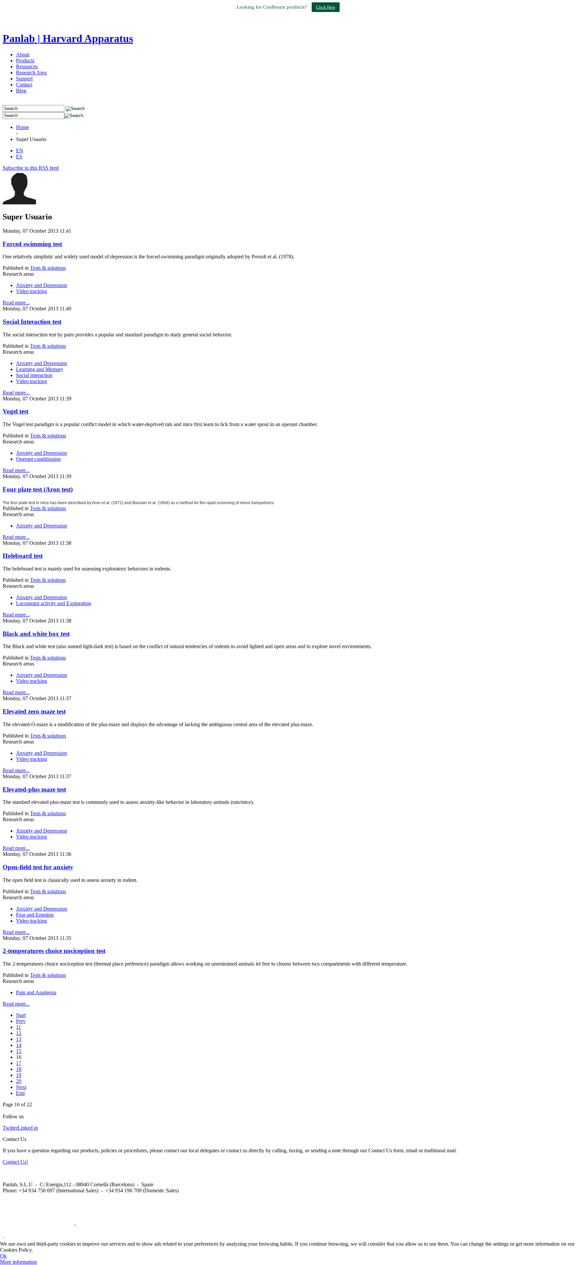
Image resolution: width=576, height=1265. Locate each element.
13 (18, 1039)
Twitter (10, 1128)
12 (18, 1033)
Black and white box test (36, 633)
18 (18, 1069)
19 (18, 1075)
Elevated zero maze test (34, 711)
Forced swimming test (32, 243)
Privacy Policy (92, 1224)
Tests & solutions (48, 268)
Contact (24, 84)
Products (25, 60)
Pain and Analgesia (36, 992)
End (20, 1093)
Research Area (31, 72)
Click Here (325, 7)
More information (18, 1262)
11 (18, 1027)
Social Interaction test (32, 321)
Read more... (16, 302)
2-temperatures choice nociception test (54, 950)
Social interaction (34, 375)
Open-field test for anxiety (38, 867)
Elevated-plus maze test (34, 789)
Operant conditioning (38, 459)
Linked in (28, 1128)
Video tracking (31, 291)
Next (21, 1087)
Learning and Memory (39, 369)
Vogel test (15, 411)
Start (21, 1015)
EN (19, 150)
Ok (3, 1256)
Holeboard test (23, 555)
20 (18, 1081)
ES (19, 156)
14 (18, 1045)
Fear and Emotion (35, 915)
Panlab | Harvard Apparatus (68, 38)
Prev (21, 1021)
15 (18, 1051)
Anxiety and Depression (41, 285)
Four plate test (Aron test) (38, 489)
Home (22, 127)
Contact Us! (15, 1162)
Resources (27, 66)
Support (24, 78)
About (22, 54)
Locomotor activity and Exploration (53, 603)
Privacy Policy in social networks (38, 1224)
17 (18, 1063)
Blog (21, 90)
